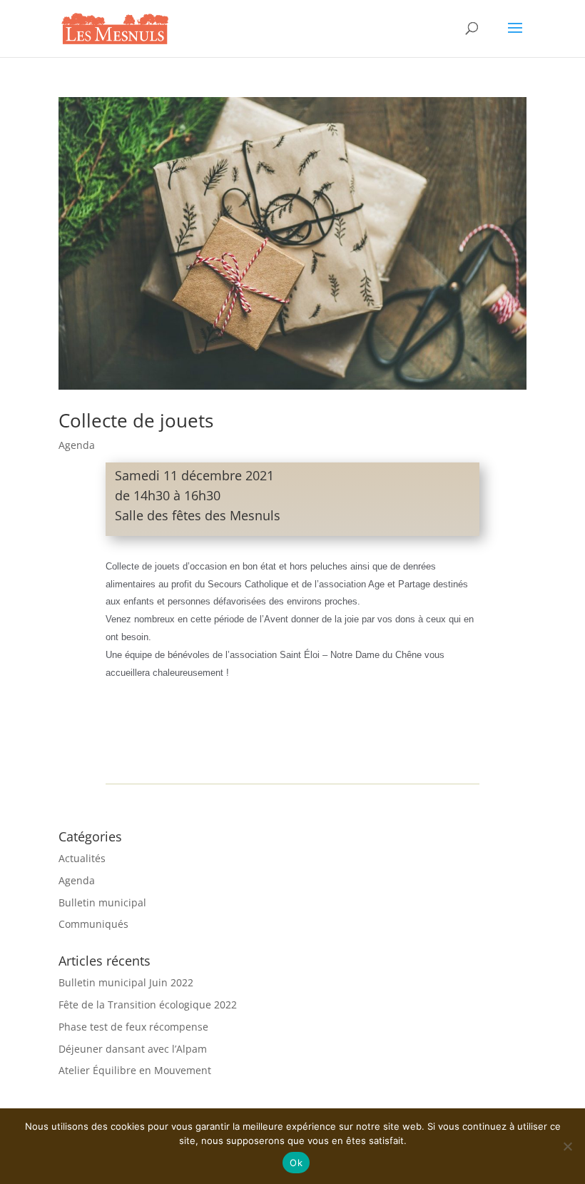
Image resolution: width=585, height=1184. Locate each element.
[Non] (567, 1146)
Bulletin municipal (102, 902)
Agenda (76, 445)
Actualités (82, 858)
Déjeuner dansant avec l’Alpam (132, 1049)
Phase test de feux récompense (133, 1026)
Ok (296, 1162)
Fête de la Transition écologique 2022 (147, 1004)
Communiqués (93, 924)
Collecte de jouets (135, 420)
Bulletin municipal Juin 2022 (125, 982)
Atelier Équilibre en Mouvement (134, 1070)
